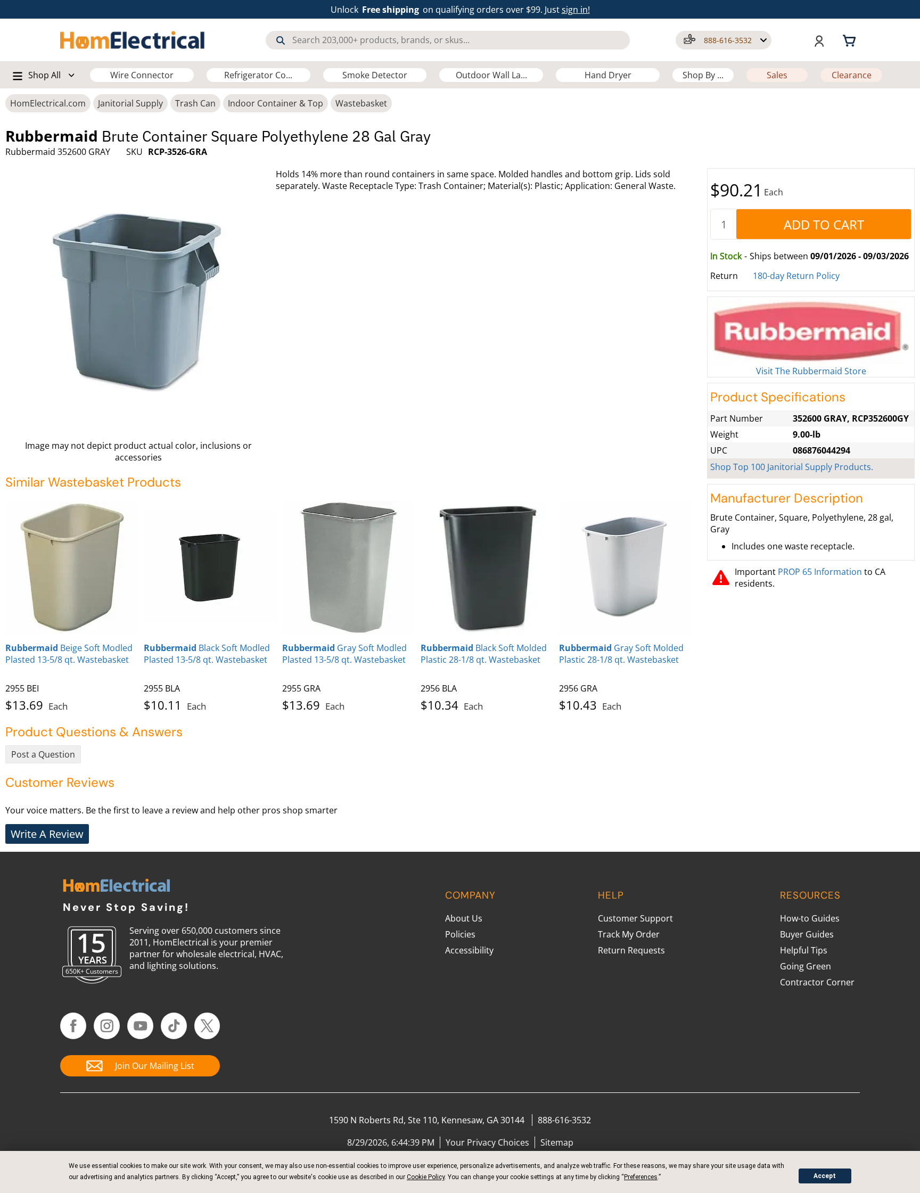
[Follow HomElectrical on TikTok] (174, 1026)
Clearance (852, 75)
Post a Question (43, 754)
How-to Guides (810, 918)
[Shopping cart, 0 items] (851, 40)
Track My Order (629, 934)
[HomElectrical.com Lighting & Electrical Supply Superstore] (116, 886)
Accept (825, 1176)
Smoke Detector (374, 75)
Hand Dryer (608, 75)
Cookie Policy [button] (426, 1177)
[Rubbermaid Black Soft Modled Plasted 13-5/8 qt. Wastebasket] (210, 567)
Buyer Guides (807, 934)
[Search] (280, 40)
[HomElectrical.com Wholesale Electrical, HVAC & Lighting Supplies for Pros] (133, 40)
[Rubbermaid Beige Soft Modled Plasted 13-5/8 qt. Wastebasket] (71, 567)
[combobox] (448, 40)
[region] (353, 604)
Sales (777, 75)
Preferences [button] (641, 1177)
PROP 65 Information (820, 572)
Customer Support (635, 918)
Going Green (805, 966)
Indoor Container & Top (275, 103)
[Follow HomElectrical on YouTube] (140, 1026)
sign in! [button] (576, 9)
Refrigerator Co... (258, 75)
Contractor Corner (817, 982)
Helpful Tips (803, 950)
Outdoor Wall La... (491, 75)
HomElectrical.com (48, 103)
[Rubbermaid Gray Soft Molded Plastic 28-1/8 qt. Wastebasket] (625, 567)
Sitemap (556, 1142)
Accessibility (469, 950)
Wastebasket (361, 103)
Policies (460, 934)
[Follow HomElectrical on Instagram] (107, 1026)
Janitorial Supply (130, 103)
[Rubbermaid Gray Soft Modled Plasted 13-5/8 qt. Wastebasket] (348, 567)
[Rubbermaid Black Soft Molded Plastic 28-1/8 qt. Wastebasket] (487, 567)
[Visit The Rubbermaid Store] (811, 332)
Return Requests (631, 950)
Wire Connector (142, 75)
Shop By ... (703, 75)
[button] (724, 40)
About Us (463, 918)
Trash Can (195, 103)
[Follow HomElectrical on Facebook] (73, 1026)
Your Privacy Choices (487, 1142)
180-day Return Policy (796, 276)
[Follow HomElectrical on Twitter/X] (207, 1026)
